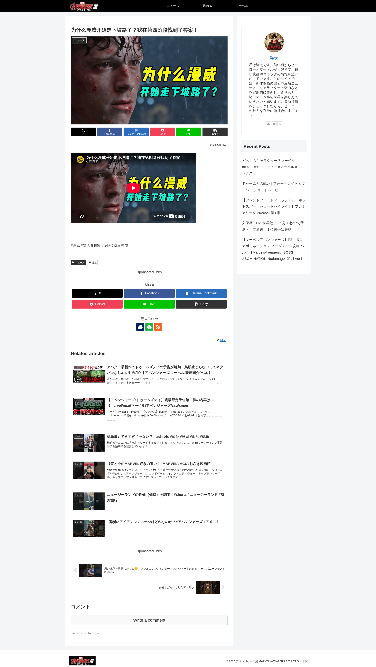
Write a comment (149, 620)
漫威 (94, 262)
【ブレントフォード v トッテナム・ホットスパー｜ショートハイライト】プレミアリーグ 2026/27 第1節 (274, 206)
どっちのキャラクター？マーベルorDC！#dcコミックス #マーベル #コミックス (273, 167)
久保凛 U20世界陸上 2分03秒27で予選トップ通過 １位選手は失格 (273, 226)
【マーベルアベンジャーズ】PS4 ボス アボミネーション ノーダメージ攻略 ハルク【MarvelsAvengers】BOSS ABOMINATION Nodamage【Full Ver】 (273, 249)
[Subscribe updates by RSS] (158, 327)
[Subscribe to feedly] (149, 327)
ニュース (80, 262)
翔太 (274, 58)
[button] (215, 132)
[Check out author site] (140, 327)
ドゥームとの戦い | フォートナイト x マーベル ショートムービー (273, 187)
